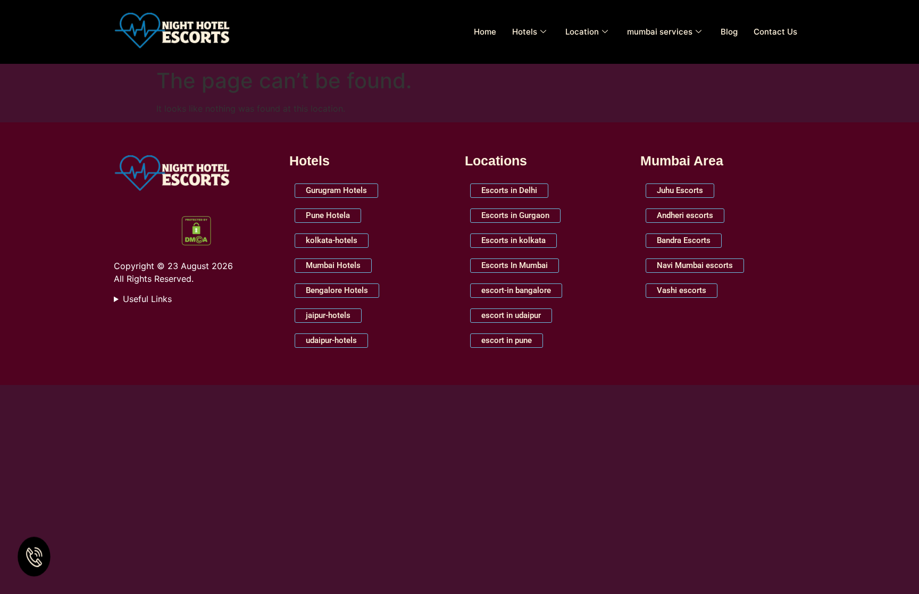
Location (582, 32)
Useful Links (147, 299)
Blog (729, 32)
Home (485, 32)
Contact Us (775, 32)
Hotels (524, 32)
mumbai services (659, 32)
